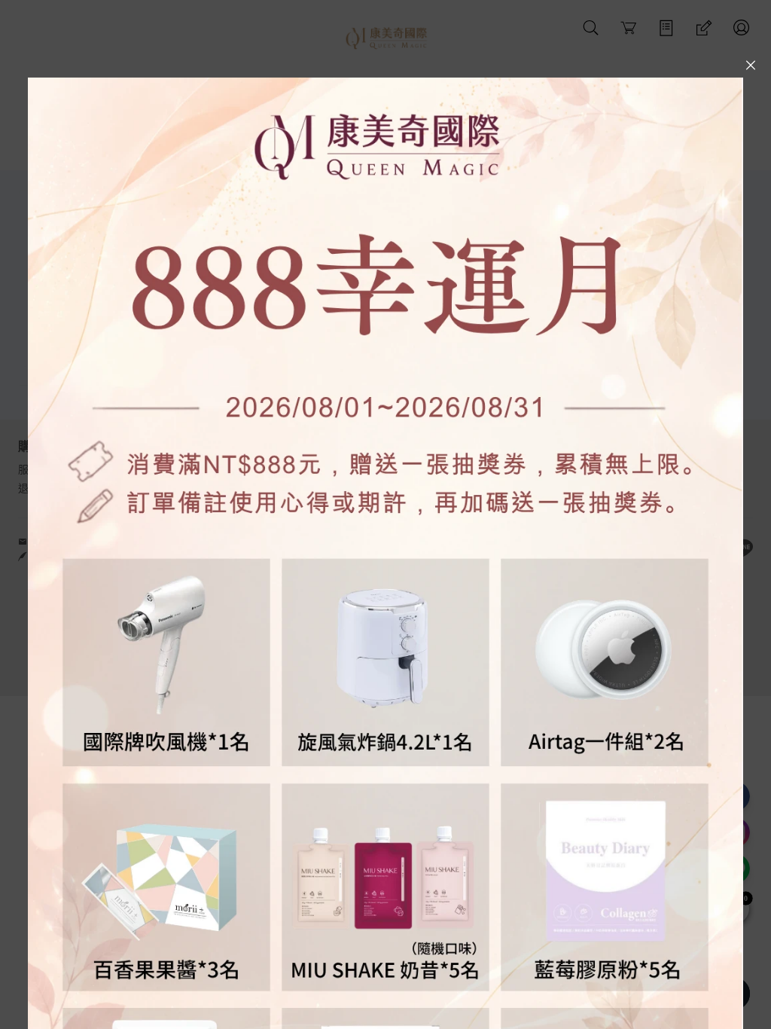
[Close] (750, 65)
